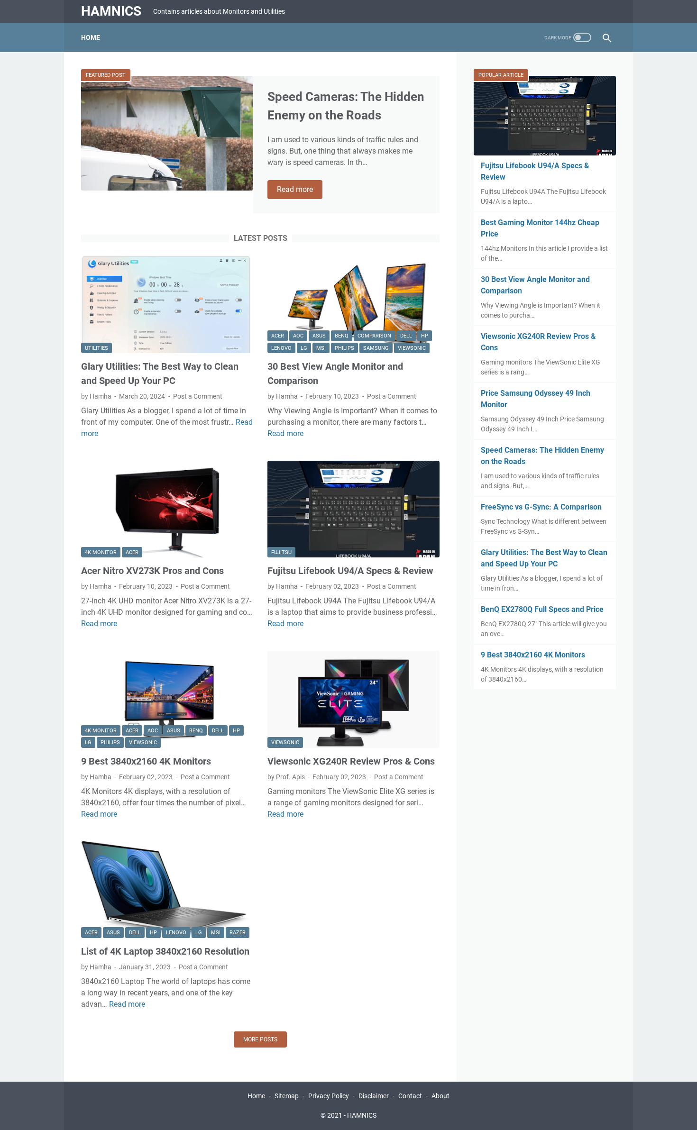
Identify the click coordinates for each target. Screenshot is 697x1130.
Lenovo (281, 348)
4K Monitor (101, 552)
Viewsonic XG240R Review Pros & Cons (351, 761)
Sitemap (287, 1096)
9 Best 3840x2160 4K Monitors (146, 761)
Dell (406, 336)
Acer (277, 336)
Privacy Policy (328, 1096)
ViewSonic (412, 348)
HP (424, 336)
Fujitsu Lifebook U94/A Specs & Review (350, 570)
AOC (298, 336)
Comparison (374, 336)
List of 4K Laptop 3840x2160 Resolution (165, 951)
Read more (299, 190)
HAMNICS (111, 11)
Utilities (96, 348)
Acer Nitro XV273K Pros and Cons (152, 570)
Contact (410, 1096)
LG (304, 348)
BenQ (341, 336)
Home (90, 37)
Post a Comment (197, 396)
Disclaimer (373, 1096)
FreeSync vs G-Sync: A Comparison (541, 506)
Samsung (376, 348)
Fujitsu (281, 552)
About (440, 1096)
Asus (319, 336)
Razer (237, 933)
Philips (344, 348)
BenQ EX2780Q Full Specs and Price (542, 609)
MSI (321, 348)
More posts (260, 1039)
